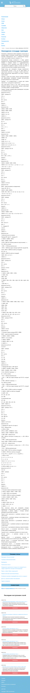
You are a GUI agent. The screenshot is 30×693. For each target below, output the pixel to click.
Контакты (3, 686)
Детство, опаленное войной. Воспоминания (10, 578)
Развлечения (4, 16)
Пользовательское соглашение (8, 684)
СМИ (2, 23)
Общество (4, 27)
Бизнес (3, 45)
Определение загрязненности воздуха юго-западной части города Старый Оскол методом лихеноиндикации (13, 568)
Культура (3, 36)
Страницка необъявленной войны (8, 559)
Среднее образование (10, 48)
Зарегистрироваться (10, 588)
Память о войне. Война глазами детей (9, 571)
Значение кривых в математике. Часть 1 (10, 654)
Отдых (3, 18)
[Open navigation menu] (2, 3)
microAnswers (11, 691)
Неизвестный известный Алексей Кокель (10, 573)
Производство (5, 41)
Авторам (3, 680)
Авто (2, 43)
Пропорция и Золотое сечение (7, 557)
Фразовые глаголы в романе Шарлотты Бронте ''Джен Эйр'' (14, 666)
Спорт (3, 21)
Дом (2, 30)
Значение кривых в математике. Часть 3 (10, 628)
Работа (3, 32)
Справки (3, 25)
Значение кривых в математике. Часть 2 (10, 641)
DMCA (2, 682)
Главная (3, 678)
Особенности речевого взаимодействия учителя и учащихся (14, 576)
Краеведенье (4, 562)
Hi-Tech (3, 38)
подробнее (15, 608)
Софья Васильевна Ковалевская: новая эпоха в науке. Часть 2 (15, 601)
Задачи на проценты (5, 581)
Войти (2, 588)
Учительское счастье (5, 564)
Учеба (3, 34)
